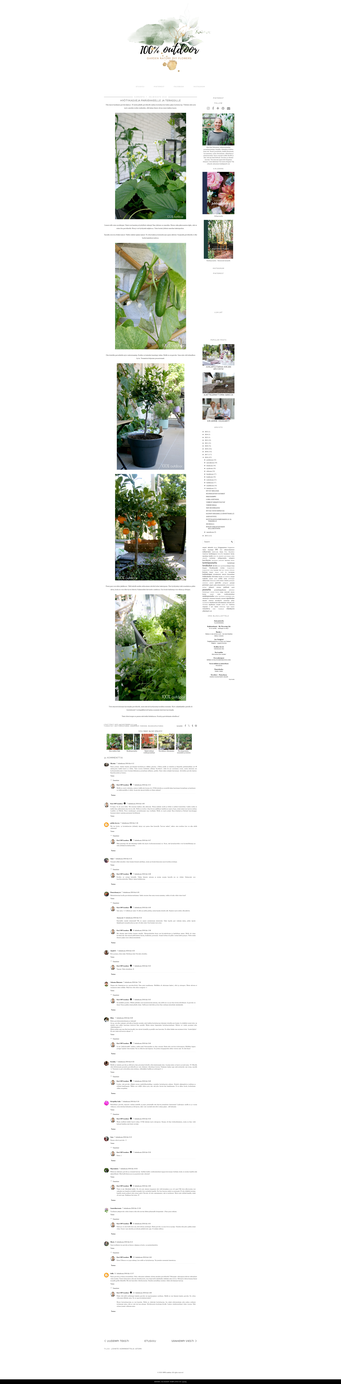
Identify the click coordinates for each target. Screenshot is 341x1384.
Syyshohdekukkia (219, 622)
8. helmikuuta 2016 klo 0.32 (133, 918)
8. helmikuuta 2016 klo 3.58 (142, 930)
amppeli (204, 547)
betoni (215, 547)
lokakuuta (209, 465)
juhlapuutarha (222, 558)
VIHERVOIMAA (211, 505)
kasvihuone (206, 560)
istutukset (205, 556)
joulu (211, 556)
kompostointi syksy (207, 570)
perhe (215, 585)
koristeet (216, 570)
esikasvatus (206, 552)
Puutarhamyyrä (115, 892)
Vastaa (112, 776)
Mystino (113, 763)
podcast (226, 587)
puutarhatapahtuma (220, 590)
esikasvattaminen (229, 549)
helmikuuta (209, 488)
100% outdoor (167, 1372)
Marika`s (219, 632)
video (214, 609)
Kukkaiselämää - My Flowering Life (219, 626)
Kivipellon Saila (115, 1101)
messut (211, 578)
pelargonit (225, 583)
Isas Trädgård (218, 639)
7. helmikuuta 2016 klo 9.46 (142, 1043)
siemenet (223, 598)
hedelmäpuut (213, 554)
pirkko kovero (115, 823)
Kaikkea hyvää (219, 647)
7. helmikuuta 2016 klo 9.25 (123, 1137)
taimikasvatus (214, 602)
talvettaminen (222, 602)
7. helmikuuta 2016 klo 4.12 (125, 763)
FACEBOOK (179, 87)
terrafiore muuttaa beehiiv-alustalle (219, 677)
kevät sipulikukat (221, 566)
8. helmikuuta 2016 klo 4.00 (142, 1186)
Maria (112, 1242)
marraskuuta (210, 462)
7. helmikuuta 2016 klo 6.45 (130, 892)
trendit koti (225, 604)
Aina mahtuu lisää (114, 751)
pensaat (232, 583)
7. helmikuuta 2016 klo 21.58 (131, 1208)
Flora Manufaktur (229, 552)
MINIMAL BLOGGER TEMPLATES (166, 1381)
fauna (221, 552)
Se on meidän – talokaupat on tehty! (219, 628)
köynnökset (230, 574)
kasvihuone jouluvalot (218, 560)
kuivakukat (231, 572)
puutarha (206, 589)
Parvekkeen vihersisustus (166, 751)
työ (212, 606)
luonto (221, 576)
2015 (206, 535)
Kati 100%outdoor (123, 785)
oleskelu (226, 580)
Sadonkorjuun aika (219, 648)
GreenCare (205, 554)
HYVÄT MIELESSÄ (212, 491)
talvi (233, 602)
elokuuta (209, 471)
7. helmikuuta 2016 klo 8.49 (124, 1018)
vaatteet (216, 606)
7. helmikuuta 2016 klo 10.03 (128, 1168)
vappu (228, 606)
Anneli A (113, 951)
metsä (215, 578)
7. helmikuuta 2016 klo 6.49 (142, 907)
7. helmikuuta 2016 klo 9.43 (142, 966)
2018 (206, 451)
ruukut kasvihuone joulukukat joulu (224, 596)
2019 (206, 449)
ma (224, 576)
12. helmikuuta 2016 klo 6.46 (142, 1257)
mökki (220, 578)
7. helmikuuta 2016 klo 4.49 (136, 803)
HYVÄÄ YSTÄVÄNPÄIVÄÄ (215, 511)
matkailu (205, 578)
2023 (206, 437)
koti (220, 570)
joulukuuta (209, 460)
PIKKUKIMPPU (211, 496)
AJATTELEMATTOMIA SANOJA (218, 395)
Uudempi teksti (118, 1341)
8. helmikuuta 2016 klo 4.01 (142, 1223)
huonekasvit (227, 554)
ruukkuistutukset (229, 594)
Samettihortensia (115, 1208)
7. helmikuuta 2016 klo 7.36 (132, 982)
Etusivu (140, 87)
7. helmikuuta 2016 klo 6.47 (142, 840)
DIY (216, 550)
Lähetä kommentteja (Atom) (126, 1349)
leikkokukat (206, 576)
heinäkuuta (209, 474)
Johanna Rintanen (116, 982)
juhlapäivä (231, 558)
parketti (212, 583)
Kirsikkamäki (214, 568)
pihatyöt (211, 587)
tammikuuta (210, 532)
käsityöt (224, 574)
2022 (206, 440)
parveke (143, 726)
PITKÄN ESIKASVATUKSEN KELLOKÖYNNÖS (215, 527)
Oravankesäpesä (219, 658)
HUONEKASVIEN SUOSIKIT (215, 493)
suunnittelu (227, 600)
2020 (206, 446)
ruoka (218, 594)
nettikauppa (231, 578)
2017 (206, 454)
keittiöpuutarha (122, 726)
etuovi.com (215, 552)
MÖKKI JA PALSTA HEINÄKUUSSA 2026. (219, 660)
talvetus (229, 602)
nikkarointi (205, 580)
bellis (112, 1273)
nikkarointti (213, 580)
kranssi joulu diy (221, 572)
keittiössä (231, 563)
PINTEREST (159, 87)
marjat (232, 576)
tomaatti (218, 604)
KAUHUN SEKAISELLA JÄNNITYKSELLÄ (220, 513)
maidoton (227, 576)
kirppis (204, 568)
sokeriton (211, 600)
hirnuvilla (220, 554)
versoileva (206, 609)
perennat (205, 585)
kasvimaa (227, 560)
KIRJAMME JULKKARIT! (218, 421)
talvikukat (205, 604)
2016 (206, 457)
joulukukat (212, 558)
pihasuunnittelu (221, 585)
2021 (206, 443)
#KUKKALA (210, 524)
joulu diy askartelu (218, 556)
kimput (229, 566)
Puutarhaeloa (218, 669)
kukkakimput (207, 574)
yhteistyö (205, 611)
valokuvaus (222, 606)
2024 (206, 434)
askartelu (210, 547)
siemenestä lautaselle (215, 598)
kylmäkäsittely (217, 574)
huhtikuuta (209, 482)
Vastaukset (116, 780)
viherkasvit (230, 609)
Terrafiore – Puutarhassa (219, 675)
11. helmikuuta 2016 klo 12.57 (124, 1273)
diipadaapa (210, 549)
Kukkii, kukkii (219, 671)
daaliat (204, 549)
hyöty (232, 554)
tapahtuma (212, 604)
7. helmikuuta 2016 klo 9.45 (142, 999)
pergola (211, 585)
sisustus (204, 600)
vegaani (232, 606)
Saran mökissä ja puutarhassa (219, 663)
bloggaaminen (222, 547)
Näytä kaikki (231, 679)
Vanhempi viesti (182, 1341)
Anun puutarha (219, 621)
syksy (232, 600)
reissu (221, 592)
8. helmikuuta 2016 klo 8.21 (124, 1242)
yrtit (211, 611)
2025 (206, 431)
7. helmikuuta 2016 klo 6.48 (142, 874)
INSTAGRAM (199, 87)
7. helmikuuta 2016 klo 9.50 (142, 1119)
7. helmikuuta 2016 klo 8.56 (125, 1061)
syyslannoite (205, 602)
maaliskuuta (210, 485)
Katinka (113, 1061)
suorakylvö (218, 600)
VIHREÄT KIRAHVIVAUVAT (215, 502)
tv (209, 606)
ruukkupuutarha (155, 726)
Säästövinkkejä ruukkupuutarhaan (149, 751)
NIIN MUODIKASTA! (213, 508)
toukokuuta (210, 480)
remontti (227, 592)
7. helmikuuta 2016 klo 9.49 (142, 1081)
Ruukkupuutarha (132, 751)
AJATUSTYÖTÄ (211, 516)
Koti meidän (219, 652)
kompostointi (230, 568)
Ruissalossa (219, 665)
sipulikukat (230, 598)
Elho (221, 549)
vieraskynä (221, 609)
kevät (215, 566)
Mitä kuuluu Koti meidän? (219, 654)
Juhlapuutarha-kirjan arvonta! (218, 368)
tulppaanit (205, 606)
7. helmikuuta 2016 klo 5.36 (129, 823)
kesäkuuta (209, 477)
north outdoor (220, 580)
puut (233, 587)
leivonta (215, 576)
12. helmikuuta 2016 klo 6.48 (142, 1293)
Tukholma (231, 604)
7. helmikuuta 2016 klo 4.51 (142, 785)
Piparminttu (114, 1168)
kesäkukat (134, 726)
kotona (205, 572)
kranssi (211, 572)
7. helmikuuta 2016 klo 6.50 (126, 951)
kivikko (222, 568)
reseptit (212, 594)
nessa (225, 578)
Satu (111, 1137)
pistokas (219, 587)
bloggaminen (231, 547)
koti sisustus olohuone (228, 570)
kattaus (232, 560)
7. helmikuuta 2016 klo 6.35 (123, 858)
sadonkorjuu (205, 598)
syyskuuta (209, 468)
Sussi (111, 858)
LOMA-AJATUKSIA (212, 499)
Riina (112, 1018)
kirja (233, 566)
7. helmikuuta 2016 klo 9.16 (130, 1101)
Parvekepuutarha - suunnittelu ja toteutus (183, 751)
